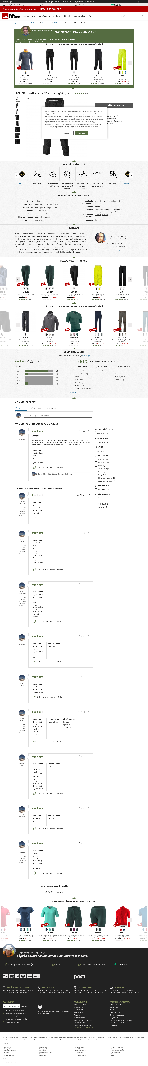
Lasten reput (43, 1055)
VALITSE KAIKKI (81, 133)
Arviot (100, 447)
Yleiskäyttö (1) (120, 377)
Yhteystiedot (78, 1012)
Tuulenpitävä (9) (80, 380)
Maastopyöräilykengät (117, 1049)
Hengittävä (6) (80, 386)
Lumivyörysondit (80, 1054)
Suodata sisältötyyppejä (104, 429)
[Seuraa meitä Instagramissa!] (41, 1007)
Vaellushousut (8, 1047)
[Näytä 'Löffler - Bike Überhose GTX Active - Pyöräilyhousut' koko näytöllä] (28, 99)
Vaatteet (26, 16)
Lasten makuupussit (10, 1050)
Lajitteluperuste (101, 438)
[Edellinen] (18, 63)
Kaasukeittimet (43, 1054)
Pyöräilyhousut (46, 23)
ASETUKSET (66, 133)
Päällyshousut (58, 23)
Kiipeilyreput (79, 1052)
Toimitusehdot (79, 1020)
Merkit (90, 16)
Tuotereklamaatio (79, 1018)
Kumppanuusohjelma (117, 1015)
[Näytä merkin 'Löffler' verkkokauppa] (18, 100)
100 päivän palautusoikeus (86, 5)
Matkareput (42, 1050)
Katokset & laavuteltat (46, 1052)
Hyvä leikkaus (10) (81, 374)
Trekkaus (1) (119, 380)
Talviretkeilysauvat (80, 1055)
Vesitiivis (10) (80, 371)
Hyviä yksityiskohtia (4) (106, 481)
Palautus (77, 1015)
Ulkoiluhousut (35, 23)
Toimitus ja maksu (80, 1005)
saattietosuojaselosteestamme (77, 128)
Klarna (44, 5)
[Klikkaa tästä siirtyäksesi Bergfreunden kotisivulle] (11, 16)
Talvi (69, 16)
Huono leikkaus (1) (101, 371)
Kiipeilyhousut (79, 1049)
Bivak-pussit (43, 1047)
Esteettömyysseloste (117, 1023)
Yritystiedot (114, 1018)
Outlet (97, 16)
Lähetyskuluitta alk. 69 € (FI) (15, 5)
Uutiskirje (113, 1010)
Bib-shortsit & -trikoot (117, 1050)
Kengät (34, 16)
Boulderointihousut (81, 1050)
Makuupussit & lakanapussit (47, 1049)
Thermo (113, 1055)
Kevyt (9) (78, 377)
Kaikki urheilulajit (79, 16)
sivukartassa (25, 1059)
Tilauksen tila (78, 1007)
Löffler (20, 93)
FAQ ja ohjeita (78, 1010)
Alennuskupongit (115, 1012)
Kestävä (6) (79, 383)
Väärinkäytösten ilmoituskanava (121, 1020)
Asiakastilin (114, 1007)
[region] (74, 123)
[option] (22, 176)
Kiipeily (51, 16)
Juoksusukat (7, 1054)
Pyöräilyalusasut (116, 1052)
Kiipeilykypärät (79, 1047)
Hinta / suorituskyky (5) (83, 388)
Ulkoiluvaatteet (23, 23)
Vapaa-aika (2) (120, 374)
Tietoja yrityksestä (116, 1005)
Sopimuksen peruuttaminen (83, 1028)
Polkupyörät (61, 16)
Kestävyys (113, 1025)
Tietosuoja (88, 1020)
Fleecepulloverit (8, 1049)
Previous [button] (17, 175)
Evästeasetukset (80, 1023)
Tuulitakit (6, 1052)
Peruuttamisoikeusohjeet (82, 1025)
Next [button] (131, 175)
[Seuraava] (130, 63)
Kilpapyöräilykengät (117, 1047)
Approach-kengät (9, 1055)
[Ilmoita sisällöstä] (88, 431)
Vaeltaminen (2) (120, 371)
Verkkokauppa (7, 2)
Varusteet (43, 16)
